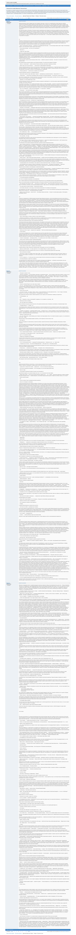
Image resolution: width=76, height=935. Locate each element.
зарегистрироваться (66, 931)
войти (60, 931)
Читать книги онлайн (11, 2)
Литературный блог (38, 5)
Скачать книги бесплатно (18, 5)
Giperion (8, 21)
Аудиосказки (44, 5)
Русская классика (18, 933)
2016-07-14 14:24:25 (22, 583)
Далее (29, 931)
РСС (69, 19)
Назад (12, 931)
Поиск (48, 5)
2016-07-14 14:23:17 (22, 21)
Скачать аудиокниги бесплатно (28, 5)
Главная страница (9, 5)
